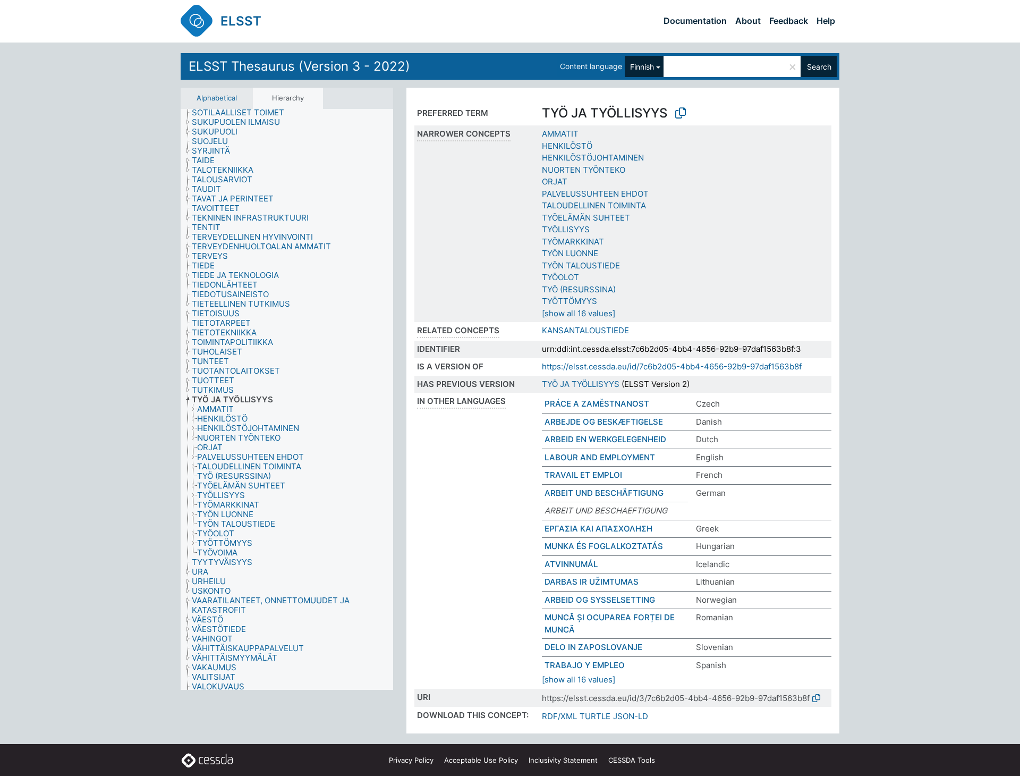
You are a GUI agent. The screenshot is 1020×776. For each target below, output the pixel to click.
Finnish (642, 66)
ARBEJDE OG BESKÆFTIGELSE (604, 422)
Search (819, 66)
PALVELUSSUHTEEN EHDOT (595, 194)
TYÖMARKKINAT (573, 242)
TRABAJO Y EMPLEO (585, 665)
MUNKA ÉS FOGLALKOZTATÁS (604, 546)
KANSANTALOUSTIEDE (585, 330)
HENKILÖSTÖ (567, 146)
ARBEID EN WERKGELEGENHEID (605, 439)
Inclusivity (563, 760)
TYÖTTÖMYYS (569, 301)
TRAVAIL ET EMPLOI (583, 475)
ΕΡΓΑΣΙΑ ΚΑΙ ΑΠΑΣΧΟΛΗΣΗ (598, 529)
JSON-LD (630, 716)
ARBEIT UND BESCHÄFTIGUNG (604, 493)
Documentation (695, 20)
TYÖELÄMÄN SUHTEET (586, 218)
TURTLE (595, 716)
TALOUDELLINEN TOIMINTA (594, 205)
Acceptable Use (481, 760)
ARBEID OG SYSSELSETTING (600, 600)
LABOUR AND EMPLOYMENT (600, 457)
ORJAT (554, 181)
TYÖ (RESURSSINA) (579, 289)
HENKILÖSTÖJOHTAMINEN (593, 158)
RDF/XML (559, 716)
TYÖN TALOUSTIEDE (581, 265)
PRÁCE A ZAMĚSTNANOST (597, 404)
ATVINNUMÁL (571, 564)
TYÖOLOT (560, 277)
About (748, 20)
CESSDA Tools (631, 760)
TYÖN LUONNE (570, 253)
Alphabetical (217, 98)
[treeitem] (242, 112)
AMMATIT (560, 134)
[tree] (287, 399)
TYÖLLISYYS (566, 229)
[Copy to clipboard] (680, 113)
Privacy (411, 760)
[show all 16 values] (578, 313)
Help (826, 20)
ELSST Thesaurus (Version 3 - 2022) (299, 66)
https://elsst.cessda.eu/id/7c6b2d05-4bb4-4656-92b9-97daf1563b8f (672, 366)
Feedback (788, 20)
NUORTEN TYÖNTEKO (583, 170)
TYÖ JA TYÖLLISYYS (580, 384)
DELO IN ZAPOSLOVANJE (593, 647)
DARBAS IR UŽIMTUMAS (592, 582)
